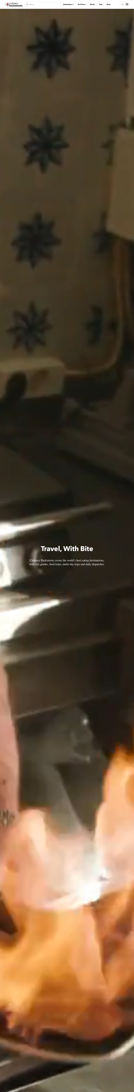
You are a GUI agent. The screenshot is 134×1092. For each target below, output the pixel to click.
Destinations (68, 4)
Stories (92, 4)
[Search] (27, 4)
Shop (108, 4)
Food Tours (82, 4)
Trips (100, 4)
